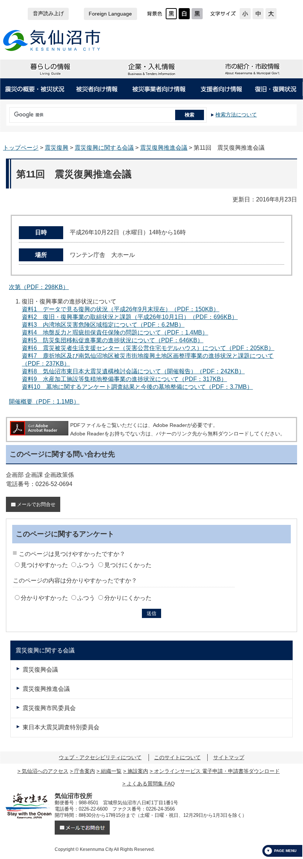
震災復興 (56, 148)
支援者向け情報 (221, 89)
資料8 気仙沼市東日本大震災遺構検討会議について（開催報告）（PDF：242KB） (133, 371)
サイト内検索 (7, 112)
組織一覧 (111, 771)
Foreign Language (110, 14)
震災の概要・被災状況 (34, 89)
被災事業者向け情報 (159, 89)
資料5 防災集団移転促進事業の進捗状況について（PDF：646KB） (112, 340)
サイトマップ (228, 757)
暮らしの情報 (50, 69)
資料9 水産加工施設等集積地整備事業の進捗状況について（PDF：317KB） (124, 379)
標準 (258, 14)
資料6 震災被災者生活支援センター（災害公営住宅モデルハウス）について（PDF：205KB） (148, 348)
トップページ (20, 148)
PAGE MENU (285, 851)
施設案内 (137, 771)
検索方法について (236, 115)
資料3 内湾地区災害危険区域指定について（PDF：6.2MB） (103, 325)
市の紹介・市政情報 (252, 69)
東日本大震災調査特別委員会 (61, 727)
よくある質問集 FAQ (151, 784)
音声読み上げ (48, 13)
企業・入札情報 (151, 69)
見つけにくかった (128, 565)
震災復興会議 (40, 669)
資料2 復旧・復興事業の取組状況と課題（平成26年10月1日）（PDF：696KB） (130, 317)
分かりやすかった (44, 598)
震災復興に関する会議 (104, 148)
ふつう (86, 565)
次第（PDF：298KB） (39, 287)
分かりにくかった (128, 598)
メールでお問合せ (36, 504)
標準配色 (171, 14)
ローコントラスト (197, 14)
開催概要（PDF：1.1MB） (44, 401)
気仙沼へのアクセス (45, 771)
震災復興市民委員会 (49, 708)
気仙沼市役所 (52, 40)
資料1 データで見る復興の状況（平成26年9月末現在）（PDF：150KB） (120, 309)
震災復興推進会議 (163, 148)
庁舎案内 (84, 771)
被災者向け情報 (97, 89)
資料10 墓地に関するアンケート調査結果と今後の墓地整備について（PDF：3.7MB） (137, 387)
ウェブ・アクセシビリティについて (100, 757)
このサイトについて (177, 757)
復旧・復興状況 (276, 89)
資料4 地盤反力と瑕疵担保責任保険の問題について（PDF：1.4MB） (115, 332)
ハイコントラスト (184, 14)
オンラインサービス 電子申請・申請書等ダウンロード (217, 771)
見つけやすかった (44, 565)
